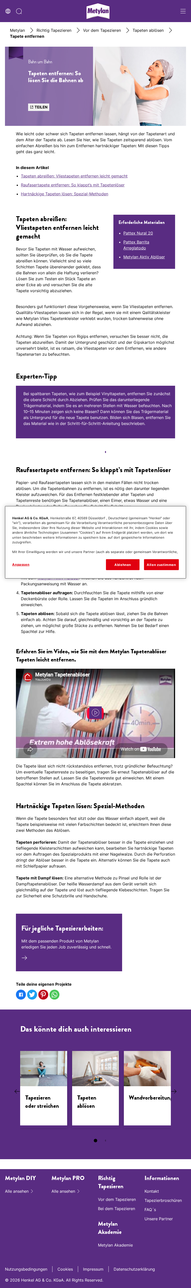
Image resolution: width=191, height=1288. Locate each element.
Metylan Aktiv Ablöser (144, 256)
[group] (95, 423)
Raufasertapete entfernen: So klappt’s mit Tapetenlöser (73, 184)
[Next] (173, 1091)
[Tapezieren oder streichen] (43, 1089)
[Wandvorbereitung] (147, 1089)
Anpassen (20, 564)
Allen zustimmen (161, 564)
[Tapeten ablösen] (95, 1089)
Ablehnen (122, 564)
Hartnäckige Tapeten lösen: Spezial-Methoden (64, 193)
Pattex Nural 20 (138, 233)
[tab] (95, 452)
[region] (95, 542)
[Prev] (17, 1091)
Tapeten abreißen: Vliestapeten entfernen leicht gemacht (74, 176)
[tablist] (95, 452)
